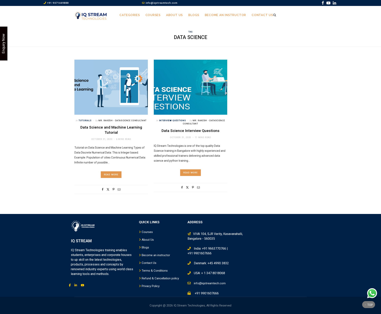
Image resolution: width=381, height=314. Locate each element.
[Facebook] (102, 189)
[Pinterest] (113, 189)
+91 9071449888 (57, 3)
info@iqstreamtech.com (161, 3)
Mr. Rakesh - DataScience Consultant (122, 120)
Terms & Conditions (155, 270)
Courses (153, 15)
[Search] (274, 15)
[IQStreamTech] (90, 15)
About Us (174, 15)
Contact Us (262, 15)
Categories (129, 15)
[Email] (119, 189)
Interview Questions (172, 120)
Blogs (193, 15)
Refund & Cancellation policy (160, 278)
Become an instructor (225, 15)
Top (370, 305)
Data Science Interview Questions (190, 130)
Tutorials (85, 120)
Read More (111, 174)
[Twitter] (108, 189)
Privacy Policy (151, 286)
